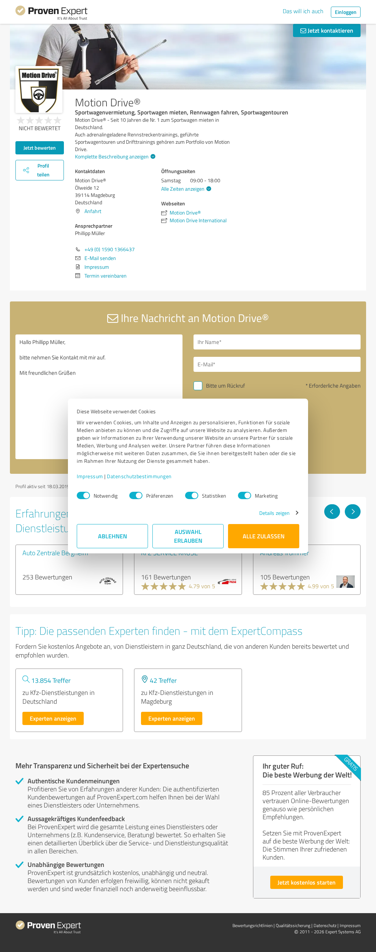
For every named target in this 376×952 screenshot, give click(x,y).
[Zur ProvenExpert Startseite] (51, 14)
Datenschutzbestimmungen (139, 476)
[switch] (135, 495)
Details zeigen (274, 512)
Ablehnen (112, 536)
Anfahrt (92, 211)
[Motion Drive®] (39, 89)
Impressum (90, 476)
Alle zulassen (264, 536)
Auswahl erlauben (188, 536)
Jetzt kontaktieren (329, 30)
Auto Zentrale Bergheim (55, 552)
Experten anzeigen (53, 718)
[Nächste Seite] (353, 511)
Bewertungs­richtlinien (252, 925)
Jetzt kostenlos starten (307, 882)
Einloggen (346, 11)
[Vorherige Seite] (332, 511)
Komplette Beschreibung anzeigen (112, 156)
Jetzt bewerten (40, 147)
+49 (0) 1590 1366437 (109, 249)
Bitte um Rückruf (225, 385)
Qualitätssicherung (293, 925)
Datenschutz (325, 925)
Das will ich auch (303, 11)
